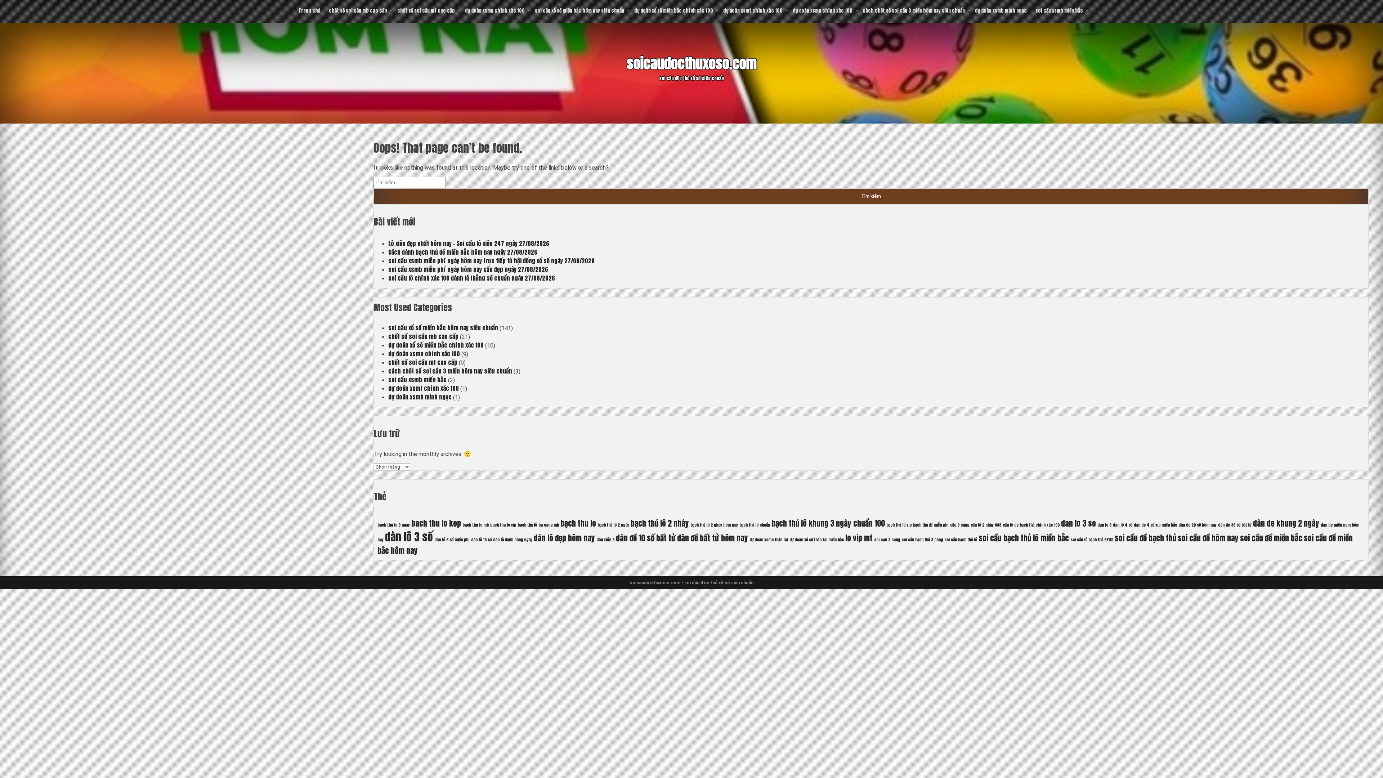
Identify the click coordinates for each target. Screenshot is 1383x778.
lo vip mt (859, 538)
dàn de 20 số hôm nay (1197, 525)
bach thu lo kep (436, 523)
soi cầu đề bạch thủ (1145, 538)
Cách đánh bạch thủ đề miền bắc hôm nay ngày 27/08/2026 (462, 252)
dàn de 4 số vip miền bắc (1155, 525)
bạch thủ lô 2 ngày (613, 525)
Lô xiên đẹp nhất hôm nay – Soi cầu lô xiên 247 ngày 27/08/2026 (468, 243)
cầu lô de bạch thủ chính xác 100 (1031, 525)
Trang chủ (309, 10)
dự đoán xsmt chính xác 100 (753, 10)
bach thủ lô (527, 525)
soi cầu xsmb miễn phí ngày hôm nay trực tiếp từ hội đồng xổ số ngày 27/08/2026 (491, 260)
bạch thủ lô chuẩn (754, 525)
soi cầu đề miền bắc (1271, 538)
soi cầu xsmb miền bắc (1059, 10)
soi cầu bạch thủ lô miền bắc (1024, 538)
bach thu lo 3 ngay (393, 525)
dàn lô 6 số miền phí (452, 540)
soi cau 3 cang (887, 540)
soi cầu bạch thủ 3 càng (922, 540)
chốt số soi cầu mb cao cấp (358, 10)
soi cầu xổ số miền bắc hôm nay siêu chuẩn (579, 10)
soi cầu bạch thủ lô (960, 540)
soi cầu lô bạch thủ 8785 (1091, 540)
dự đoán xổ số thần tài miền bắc (816, 540)
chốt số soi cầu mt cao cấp (426, 10)
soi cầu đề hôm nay (1208, 538)
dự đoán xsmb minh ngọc (1001, 10)
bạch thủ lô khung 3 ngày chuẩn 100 (828, 523)
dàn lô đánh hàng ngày (512, 540)
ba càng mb (548, 525)
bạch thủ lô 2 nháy (660, 523)
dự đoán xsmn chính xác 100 (495, 10)
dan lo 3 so (1078, 523)
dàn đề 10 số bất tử (646, 538)
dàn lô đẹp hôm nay (564, 538)
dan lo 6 (1104, 525)
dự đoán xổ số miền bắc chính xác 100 (673, 10)
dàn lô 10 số (481, 540)
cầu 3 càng (959, 525)
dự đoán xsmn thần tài (768, 540)
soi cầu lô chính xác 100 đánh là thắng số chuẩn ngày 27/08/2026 (471, 278)
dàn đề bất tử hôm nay (712, 538)
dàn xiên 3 (605, 540)
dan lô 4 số (1122, 525)
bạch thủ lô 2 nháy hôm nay (714, 525)
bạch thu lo (578, 523)
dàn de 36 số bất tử (1235, 525)
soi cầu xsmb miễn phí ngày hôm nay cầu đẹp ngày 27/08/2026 (468, 269)
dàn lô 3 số (409, 537)
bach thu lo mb (475, 525)
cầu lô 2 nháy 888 (986, 525)
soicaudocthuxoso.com (692, 63)
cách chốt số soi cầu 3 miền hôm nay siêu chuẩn (914, 10)
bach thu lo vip (503, 525)
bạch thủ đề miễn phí (931, 525)
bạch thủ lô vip (899, 525)
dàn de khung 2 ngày (1286, 523)
